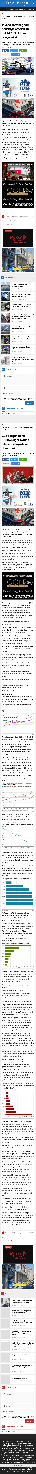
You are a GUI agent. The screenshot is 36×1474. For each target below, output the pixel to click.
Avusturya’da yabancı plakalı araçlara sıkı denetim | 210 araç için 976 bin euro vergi (22, 9)
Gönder (24, 51)
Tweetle (15, 51)
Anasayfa (6, 14)
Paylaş (7, 51)
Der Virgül (7, 216)
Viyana (12, 14)
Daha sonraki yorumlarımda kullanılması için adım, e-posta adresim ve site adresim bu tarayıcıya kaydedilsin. (19, 399)
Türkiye (13, 425)
